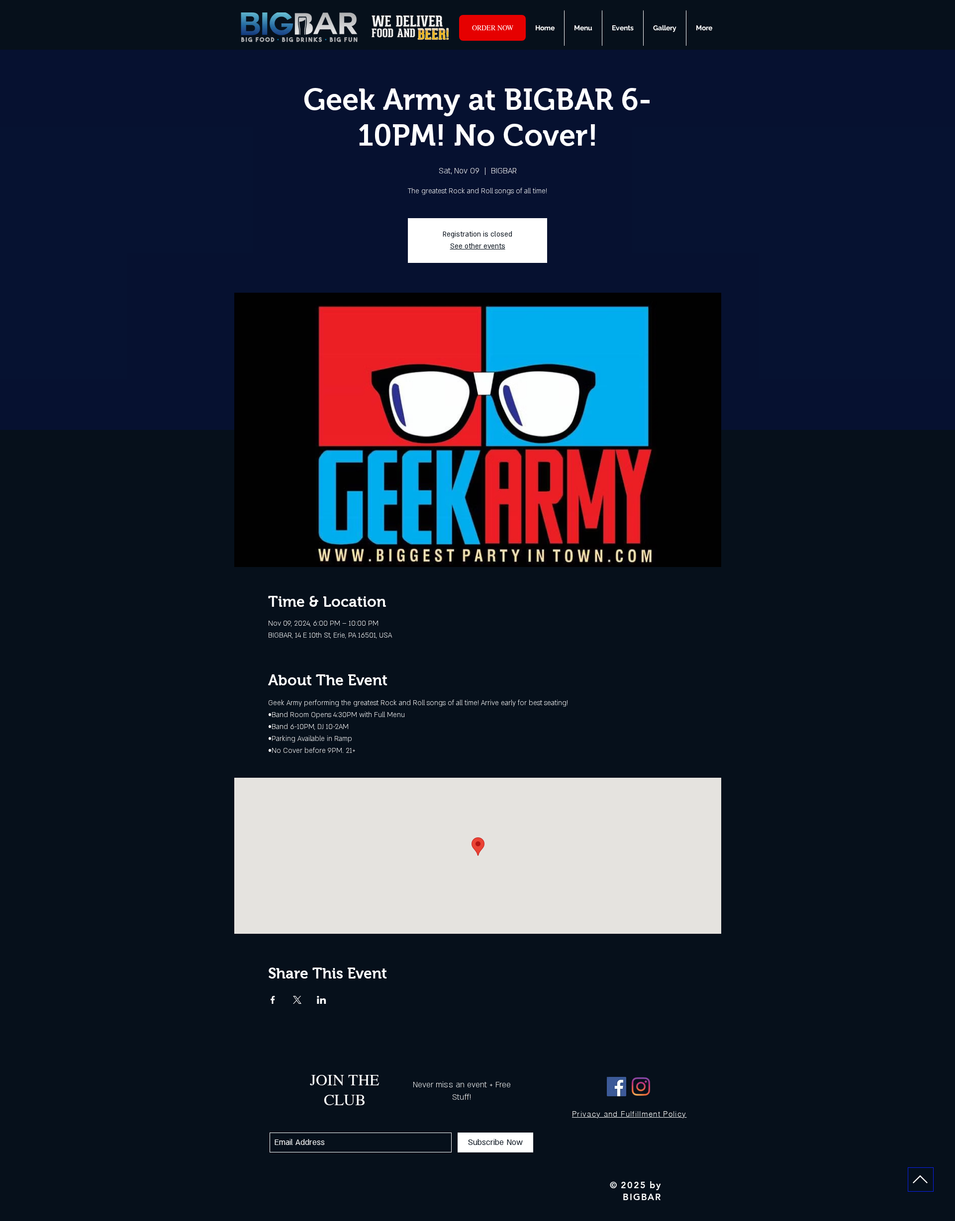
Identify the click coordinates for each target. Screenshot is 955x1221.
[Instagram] (641, 1086)
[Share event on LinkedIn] (321, 1000)
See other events (477, 246)
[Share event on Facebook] (273, 1000)
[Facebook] (616, 1086)
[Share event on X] (297, 1000)
